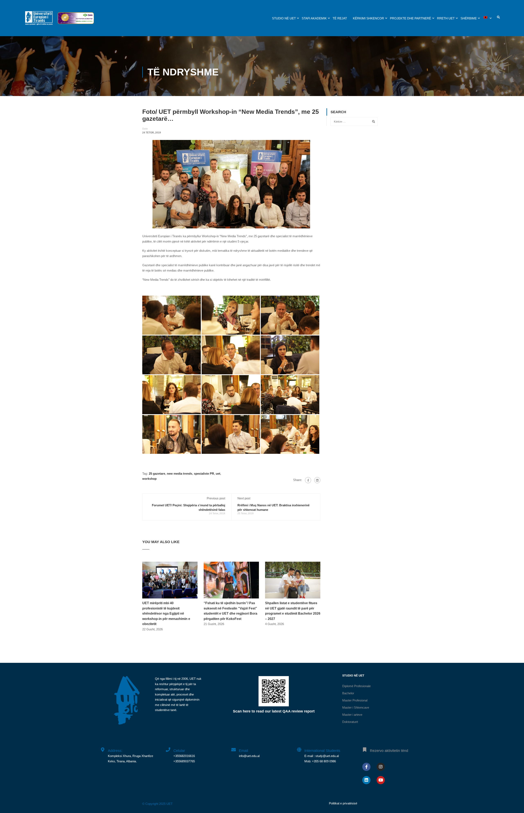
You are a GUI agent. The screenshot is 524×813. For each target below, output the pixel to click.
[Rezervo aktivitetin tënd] (364, 747)
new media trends (179, 473)
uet (218, 473)
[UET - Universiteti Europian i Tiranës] (38, 20)
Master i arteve (352, 714)
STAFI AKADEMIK (314, 18)
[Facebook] (308, 480)
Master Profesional (354, 700)
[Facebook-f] (366, 767)
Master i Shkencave (355, 707)
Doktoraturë (350, 722)
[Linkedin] (366, 780)
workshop (149, 478)
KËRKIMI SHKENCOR (368, 18)
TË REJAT (340, 18)
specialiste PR (204, 473)
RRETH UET (446, 18)
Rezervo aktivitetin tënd (389, 751)
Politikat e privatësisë (343, 803)
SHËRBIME (469, 18)
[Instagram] (381, 767)
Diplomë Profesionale (356, 686)
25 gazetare (157, 473)
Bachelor (348, 693)
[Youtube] (381, 780)
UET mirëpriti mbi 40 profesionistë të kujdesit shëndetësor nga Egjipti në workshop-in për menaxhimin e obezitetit (166, 613)
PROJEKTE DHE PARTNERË (410, 18)
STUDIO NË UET (284, 18)
